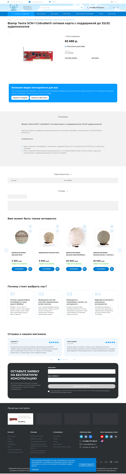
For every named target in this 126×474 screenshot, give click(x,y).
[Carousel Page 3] (63, 359)
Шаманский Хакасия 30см (49, 252)
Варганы (10, 441)
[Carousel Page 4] (65, 359)
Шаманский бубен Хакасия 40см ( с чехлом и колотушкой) (103, 255)
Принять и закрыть (86, 465)
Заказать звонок (81, 386)
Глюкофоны (11, 444)
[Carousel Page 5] (67, 359)
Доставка (95, 58)
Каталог (11, 432)
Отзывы (55, 439)
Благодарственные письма (62, 447)
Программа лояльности (38, 441)
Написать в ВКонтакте (39, 98)
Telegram (54, 1)
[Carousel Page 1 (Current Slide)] (58, 359)
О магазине (57, 436)
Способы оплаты (71, 58)
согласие (57, 390)
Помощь (33, 432)
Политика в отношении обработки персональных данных (39, 446)
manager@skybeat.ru (37, 1)
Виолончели (12, 436)
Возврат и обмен (36, 439)
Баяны (10, 439)
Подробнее (35, 469)
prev (52, 359)
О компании (58, 432)
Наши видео (57, 444)
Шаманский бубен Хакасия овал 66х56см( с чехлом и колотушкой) (75, 255)
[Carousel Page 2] (61, 359)
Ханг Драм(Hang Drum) (15, 452)
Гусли (9, 447)
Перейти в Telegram (20, 98)
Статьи (55, 441)
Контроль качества (36, 436)
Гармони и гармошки (15, 449)
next (74, 359)
